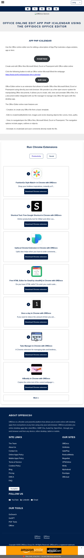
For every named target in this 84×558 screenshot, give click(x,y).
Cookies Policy (14, 466)
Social (51, 156)
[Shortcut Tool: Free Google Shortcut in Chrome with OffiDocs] (37, 211)
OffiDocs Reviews (37, 537)
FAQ (10, 481)
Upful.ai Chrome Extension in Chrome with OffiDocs (36, 248)
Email (36, 500)
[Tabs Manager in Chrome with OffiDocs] (37, 342)
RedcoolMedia (68, 455)
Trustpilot (14, 489)
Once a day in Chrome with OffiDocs (36, 313)
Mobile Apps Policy (16, 458)
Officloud (65, 477)
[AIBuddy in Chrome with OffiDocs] (37, 374)
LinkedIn (26, 500)
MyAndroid (66, 469)
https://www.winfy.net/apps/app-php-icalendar (22, 75)
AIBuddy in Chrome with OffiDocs (36, 378)
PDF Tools (13, 522)
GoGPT (12, 518)
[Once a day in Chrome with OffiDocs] (37, 309)
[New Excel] (49, 8)
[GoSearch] (35, 8)
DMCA (11, 477)
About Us (12, 447)
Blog (10, 469)
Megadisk (66, 458)
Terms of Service (15, 462)
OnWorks (65, 447)
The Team (13, 443)
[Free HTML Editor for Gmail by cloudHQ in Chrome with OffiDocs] (37, 276)
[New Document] (42, 8)
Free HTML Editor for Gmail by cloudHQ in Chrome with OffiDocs (36, 281)
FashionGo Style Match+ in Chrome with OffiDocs (36, 183)
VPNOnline (66, 462)
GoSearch (13, 514)
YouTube (15, 500)
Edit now (42, 80)
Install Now (42, 59)
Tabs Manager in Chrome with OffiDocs (36, 346)
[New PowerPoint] (56, 8)
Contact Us (13, 451)
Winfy (64, 466)
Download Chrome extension (36, 191)
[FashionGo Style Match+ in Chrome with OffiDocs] (37, 178)
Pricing (11, 473)
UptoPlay (65, 451)
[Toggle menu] (2, 2)
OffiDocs (65, 443)
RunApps (66, 473)
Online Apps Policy (16, 455)
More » (36, 398)
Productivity (36, 156)
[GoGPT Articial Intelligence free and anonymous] (28, 8)
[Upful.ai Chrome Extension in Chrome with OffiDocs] (37, 244)
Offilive (11, 526)
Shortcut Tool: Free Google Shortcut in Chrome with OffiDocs (36, 215)
